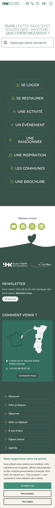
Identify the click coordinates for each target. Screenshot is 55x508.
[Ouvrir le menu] (51, 3)
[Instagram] (32, 226)
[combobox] (27, 42)
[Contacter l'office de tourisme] (27, 3)
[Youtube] (13, 226)
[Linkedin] (41, 226)
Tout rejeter (27, 501)
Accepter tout (27, 485)
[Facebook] (22, 226)
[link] (32, 3)
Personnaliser (27, 493)
